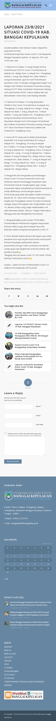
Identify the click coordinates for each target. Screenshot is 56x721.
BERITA (7, 650)
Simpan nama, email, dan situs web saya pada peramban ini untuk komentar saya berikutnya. (25, 435)
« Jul (6, 578)
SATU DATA (9, 674)
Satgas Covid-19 (43, 282)
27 (28, 568)
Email (38, 415)
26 (21, 568)
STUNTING (9, 678)
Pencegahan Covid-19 (25, 282)
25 (14, 568)
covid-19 (25, 279)
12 (21, 560)
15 (41, 560)
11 (14, 560)
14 (35, 560)
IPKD (6, 664)
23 (48, 564)
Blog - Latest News (13, 14)
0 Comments (26, 273)
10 (7, 560)
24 (7, 568)
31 (7, 572)
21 (35, 564)
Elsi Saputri (41, 273)
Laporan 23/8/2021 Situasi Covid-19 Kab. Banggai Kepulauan (27, 32)
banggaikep (15, 279)
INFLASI (7, 660)
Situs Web (39, 424)
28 (35, 568)
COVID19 (8, 657)
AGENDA (8, 646)
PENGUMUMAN (9, 41)
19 (21, 564)
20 (28, 564)
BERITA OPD (10, 653)
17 (7, 564)
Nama (39, 406)
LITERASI (8, 667)
